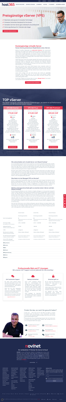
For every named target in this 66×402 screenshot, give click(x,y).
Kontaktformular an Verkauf (33, 329)
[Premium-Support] (43, 325)
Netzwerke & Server (60, 4)
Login (55, 1)
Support (49, 1)
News (39, 1)
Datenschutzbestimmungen (58, 378)
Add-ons (6, 255)
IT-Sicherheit (51, 4)
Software (6, 250)
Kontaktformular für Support (33, 324)
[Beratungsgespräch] (43, 330)
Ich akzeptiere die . (55, 378)
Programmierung (7, 252)
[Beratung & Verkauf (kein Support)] (26, 334)
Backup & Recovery (20, 4)
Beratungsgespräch (49, 329)
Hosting (45, 4)
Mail (5, 247)
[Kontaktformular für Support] (26, 325)
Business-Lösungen (30, 4)
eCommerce (39, 4)
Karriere (44, 1)
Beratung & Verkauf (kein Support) (33, 335)
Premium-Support (48, 324)
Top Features (6, 242)
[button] (33, 243)
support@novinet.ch (10, 296)
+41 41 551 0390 (31, 336)
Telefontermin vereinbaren (50, 331)
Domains (6, 245)
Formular (38, 399)
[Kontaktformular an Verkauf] (26, 330)
